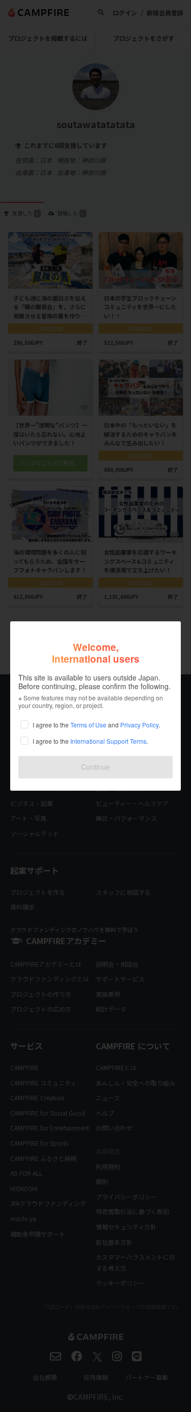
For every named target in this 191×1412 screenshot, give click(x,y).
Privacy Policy (139, 724)
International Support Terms (108, 741)
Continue (95, 767)
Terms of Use (88, 724)
